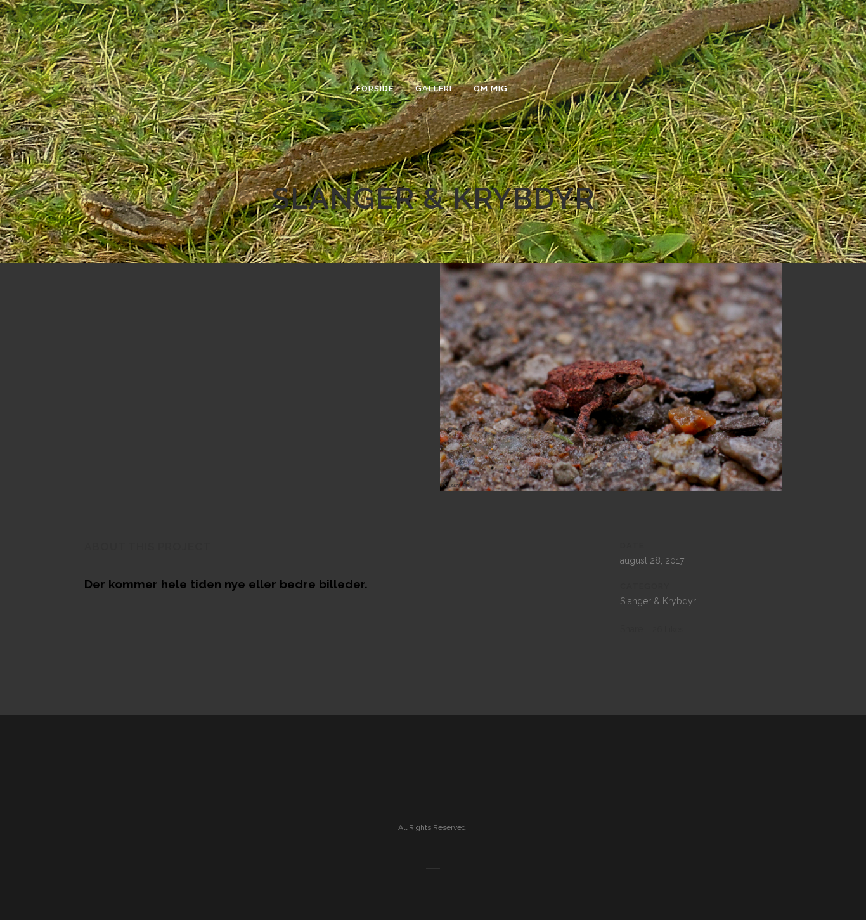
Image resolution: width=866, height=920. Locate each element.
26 (667, 629)
